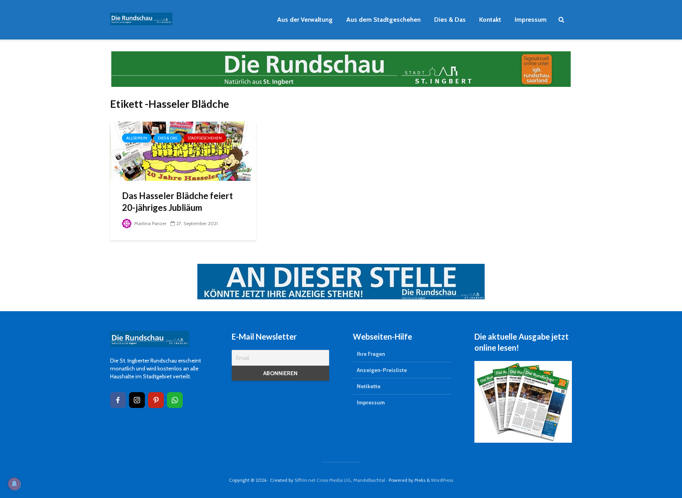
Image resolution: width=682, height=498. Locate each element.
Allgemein (136, 138)
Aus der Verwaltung (305, 19)
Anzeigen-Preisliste (382, 370)
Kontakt (490, 19)
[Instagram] (137, 400)
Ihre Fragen (371, 353)
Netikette (368, 386)
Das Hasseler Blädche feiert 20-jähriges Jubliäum (177, 201)
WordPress (442, 480)
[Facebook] (118, 400)
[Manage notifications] (14, 483)
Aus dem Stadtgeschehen (383, 19)
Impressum (531, 19)
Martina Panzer (150, 223)
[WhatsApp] (175, 400)
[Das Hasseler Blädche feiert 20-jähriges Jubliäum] (183, 150)
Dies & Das (450, 19)
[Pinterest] (156, 400)
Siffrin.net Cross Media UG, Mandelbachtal (339, 480)
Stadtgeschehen (205, 138)
